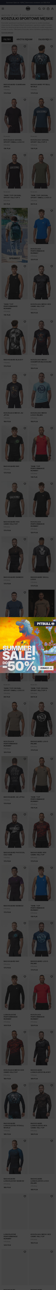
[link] (28, 645)
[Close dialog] (53, 619)
